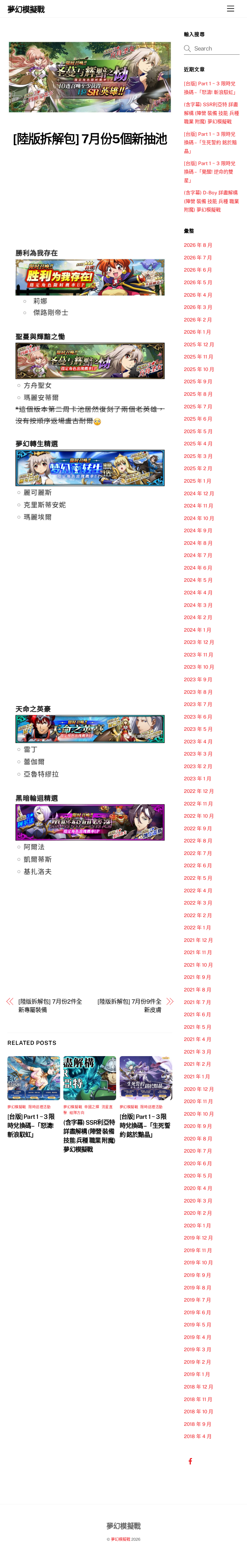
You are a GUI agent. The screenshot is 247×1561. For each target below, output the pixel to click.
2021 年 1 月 (197, 1076)
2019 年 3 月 (197, 1349)
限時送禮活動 (39, 1107)
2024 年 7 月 (198, 555)
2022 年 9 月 (198, 828)
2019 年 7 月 (197, 1300)
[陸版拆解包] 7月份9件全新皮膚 (129, 1005)
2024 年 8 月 (198, 543)
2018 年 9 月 (197, 1424)
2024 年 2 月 (198, 617)
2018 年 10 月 (198, 1411)
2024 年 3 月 (198, 605)
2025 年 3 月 (198, 456)
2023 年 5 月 (198, 729)
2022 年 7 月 (198, 853)
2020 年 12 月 (199, 1089)
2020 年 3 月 (198, 1200)
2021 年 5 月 (197, 1027)
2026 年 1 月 (197, 332)
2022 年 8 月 (198, 840)
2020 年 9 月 (198, 1126)
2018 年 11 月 (198, 1399)
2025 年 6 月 (198, 419)
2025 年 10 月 (199, 369)
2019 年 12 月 (198, 1237)
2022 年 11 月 (198, 803)
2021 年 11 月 (198, 952)
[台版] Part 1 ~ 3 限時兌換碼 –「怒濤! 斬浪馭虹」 (30, 1125)
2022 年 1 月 (197, 927)
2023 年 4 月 (198, 741)
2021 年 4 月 (197, 1039)
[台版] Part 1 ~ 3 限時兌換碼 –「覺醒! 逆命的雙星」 (209, 172)
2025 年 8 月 (198, 394)
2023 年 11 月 (198, 654)
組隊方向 (76, 1112)
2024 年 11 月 (198, 505)
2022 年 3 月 (198, 903)
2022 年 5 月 (198, 878)
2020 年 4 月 (198, 1188)
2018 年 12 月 (198, 1386)
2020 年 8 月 (198, 1138)
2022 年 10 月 (199, 816)
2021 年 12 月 (198, 940)
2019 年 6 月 (197, 1312)
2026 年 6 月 (198, 270)
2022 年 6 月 (198, 865)
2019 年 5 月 (197, 1324)
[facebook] (190, 1460)
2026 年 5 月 (198, 282)
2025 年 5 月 (198, 431)
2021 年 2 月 (197, 1064)
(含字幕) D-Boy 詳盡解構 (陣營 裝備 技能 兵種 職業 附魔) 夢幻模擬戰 (211, 201)
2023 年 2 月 (198, 766)
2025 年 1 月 (197, 481)
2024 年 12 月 (199, 493)
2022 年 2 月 (198, 915)
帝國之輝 (91, 1107)
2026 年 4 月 (198, 295)
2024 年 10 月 (199, 518)
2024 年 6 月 (198, 568)
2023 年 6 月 (198, 717)
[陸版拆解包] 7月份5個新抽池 (90, 139)
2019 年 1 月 (197, 1374)
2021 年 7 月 (197, 1002)
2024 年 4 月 (198, 592)
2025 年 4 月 (198, 443)
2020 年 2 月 (198, 1213)
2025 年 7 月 (198, 406)
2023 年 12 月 (199, 642)
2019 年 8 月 (197, 1287)
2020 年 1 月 (197, 1225)
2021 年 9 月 (197, 977)
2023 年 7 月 (198, 704)
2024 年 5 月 (198, 580)
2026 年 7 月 (198, 257)
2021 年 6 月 (197, 1014)
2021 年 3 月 (197, 1052)
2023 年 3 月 (198, 754)
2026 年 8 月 (198, 245)
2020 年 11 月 (198, 1101)
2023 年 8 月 (198, 692)
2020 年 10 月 (199, 1114)
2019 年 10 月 (198, 1262)
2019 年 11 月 (198, 1250)
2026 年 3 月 (198, 307)
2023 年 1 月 (197, 778)
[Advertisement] (89, 198)
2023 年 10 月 (199, 667)
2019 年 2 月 (197, 1362)
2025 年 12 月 (199, 344)
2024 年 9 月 (198, 530)
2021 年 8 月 (197, 989)
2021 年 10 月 (198, 965)
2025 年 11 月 (198, 356)
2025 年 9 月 (198, 381)
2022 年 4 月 (198, 890)
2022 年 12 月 (199, 791)
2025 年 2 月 (198, 468)
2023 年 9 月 (198, 679)
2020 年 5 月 (198, 1175)
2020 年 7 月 (198, 1151)
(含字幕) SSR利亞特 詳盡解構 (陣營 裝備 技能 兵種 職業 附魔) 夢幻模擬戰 (211, 113)
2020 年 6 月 (198, 1163)
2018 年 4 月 (198, 1436)
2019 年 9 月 (197, 1275)
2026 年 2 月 (198, 319)
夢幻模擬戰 (16, 1107)
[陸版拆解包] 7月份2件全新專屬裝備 (50, 1005)
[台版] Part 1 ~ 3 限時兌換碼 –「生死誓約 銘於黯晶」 (145, 1125)
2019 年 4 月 (197, 1337)
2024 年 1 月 (197, 630)
